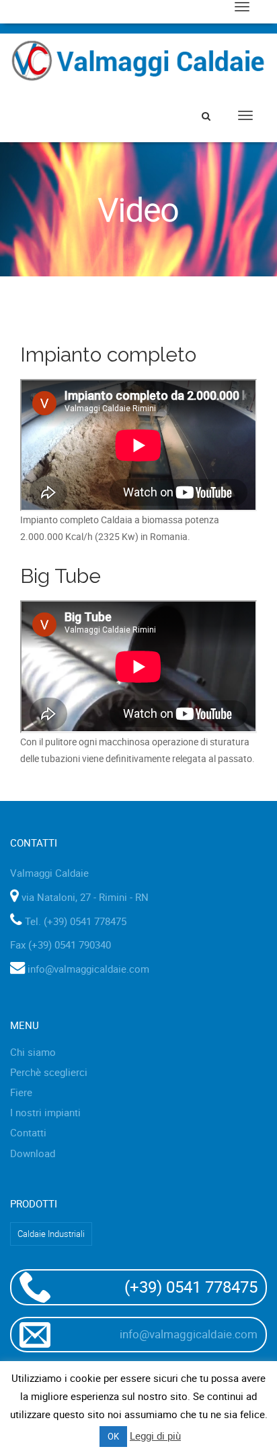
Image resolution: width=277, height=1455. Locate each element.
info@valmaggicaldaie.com (88, 968)
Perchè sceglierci (48, 1072)
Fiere (21, 1092)
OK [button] (113, 1436)
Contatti (28, 1132)
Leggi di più (155, 1435)
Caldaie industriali (51, 1234)
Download (32, 1153)
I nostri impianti (45, 1112)
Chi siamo (33, 1052)
